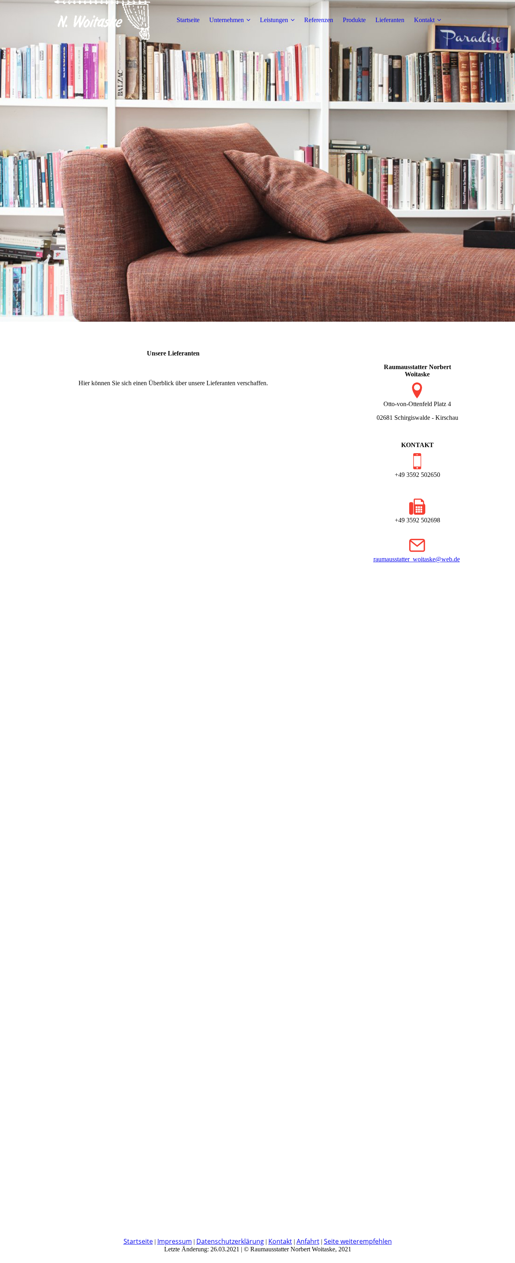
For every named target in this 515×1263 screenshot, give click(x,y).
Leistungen (274, 19)
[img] (102, 20)
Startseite (188, 19)
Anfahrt (308, 1241)
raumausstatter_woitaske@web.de (416, 559)
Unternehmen (226, 19)
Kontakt (424, 19)
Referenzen (318, 19)
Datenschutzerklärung (230, 1241)
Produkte (354, 19)
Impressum (174, 1241)
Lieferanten (389, 19)
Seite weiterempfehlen (358, 1241)
